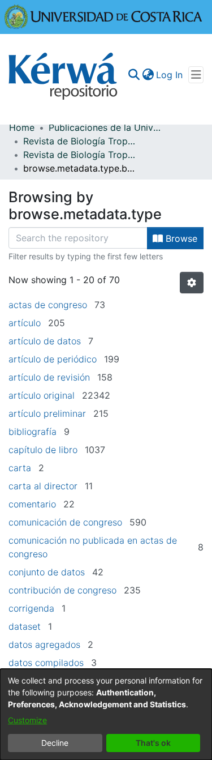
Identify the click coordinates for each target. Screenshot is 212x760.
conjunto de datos (46, 572)
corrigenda (31, 608)
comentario (32, 504)
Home (21, 127)
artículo (24, 322)
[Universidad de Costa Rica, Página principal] (103, 16)
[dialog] (106, 714)
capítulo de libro (42, 449)
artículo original (41, 395)
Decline (54, 743)
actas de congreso (47, 304)
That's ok (153, 743)
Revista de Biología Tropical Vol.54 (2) (79, 154)
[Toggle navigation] (196, 74)
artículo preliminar (47, 413)
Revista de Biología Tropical (79, 141)
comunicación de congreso (65, 522)
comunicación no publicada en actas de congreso (92, 547)
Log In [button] (170, 74)
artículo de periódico (52, 359)
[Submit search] (134, 75)
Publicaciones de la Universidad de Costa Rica (105, 127)
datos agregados (44, 644)
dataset (24, 626)
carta (19, 467)
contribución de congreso (62, 590)
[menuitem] (148, 75)
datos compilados (46, 662)
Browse (180, 238)
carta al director (42, 486)
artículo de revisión (49, 377)
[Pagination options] (192, 282)
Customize (27, 720)
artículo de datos (44, 341)
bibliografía (32, 431)
